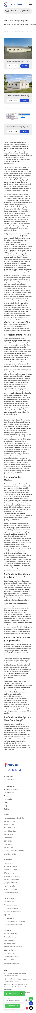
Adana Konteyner (10, 960)
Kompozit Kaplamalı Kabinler (14, 818)
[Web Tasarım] (29, 1008)
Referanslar (8, 799)
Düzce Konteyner (10, 950)
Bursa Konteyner (10, 953)
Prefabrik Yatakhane (11, 908)
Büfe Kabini (8, 841)
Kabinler (7, 783)
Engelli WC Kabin (10, 854)
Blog (5, 806)
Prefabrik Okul (9, 918)
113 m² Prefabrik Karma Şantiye (16, 95)
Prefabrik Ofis (8, 31)
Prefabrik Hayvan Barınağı (13, 924)
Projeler (7, 796)
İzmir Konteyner (9, 940)
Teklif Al (24, 66)
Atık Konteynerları (10, 889)
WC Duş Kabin (9, 847)
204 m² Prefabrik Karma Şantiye (16, 127)
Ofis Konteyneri (9, 873)
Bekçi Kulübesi (9, 834)
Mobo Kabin (8, 838)
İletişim (6, 809)
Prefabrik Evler (9, 786)
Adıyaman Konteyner (11, 956)
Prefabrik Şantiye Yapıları (12, 911)
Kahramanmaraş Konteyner (13, 947)
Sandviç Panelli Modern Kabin (14, 851)
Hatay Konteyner (10, 943)
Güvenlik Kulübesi (10, 831)
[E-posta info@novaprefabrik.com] (31, 1008)
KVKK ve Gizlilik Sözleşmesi (12, 1010)
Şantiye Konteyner (10, 883)
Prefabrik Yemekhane (21, 31)
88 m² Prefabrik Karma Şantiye (16, 61)
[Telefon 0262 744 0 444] (31, 1003)
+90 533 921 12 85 (26, 11)
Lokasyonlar (8, 930)
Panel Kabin (8, 844)
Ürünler (14, 24)
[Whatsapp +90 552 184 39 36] (31, 999)
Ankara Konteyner (10, 937)
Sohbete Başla (11, 1005)
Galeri (6, 802)
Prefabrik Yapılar (23, 24)
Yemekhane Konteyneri (12, 876)
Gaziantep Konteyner (11, 963)
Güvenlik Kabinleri (10, 828)
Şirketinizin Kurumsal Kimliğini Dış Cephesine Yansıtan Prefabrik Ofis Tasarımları (16, 987)
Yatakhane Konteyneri (11, 869)
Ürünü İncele (13, 66)
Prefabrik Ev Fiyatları (11, 789)
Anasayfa (7, 24)
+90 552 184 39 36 (11, 11)
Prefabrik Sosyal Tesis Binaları (14, 921)
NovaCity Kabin (9, 824)
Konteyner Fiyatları (10, 866)
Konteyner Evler (9, 886)
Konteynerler (8, 776)
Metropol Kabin (9, 821)
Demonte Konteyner (11, 892)
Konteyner (7, 863)
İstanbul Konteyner (10, 933)
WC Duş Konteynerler (11, 879)
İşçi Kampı (7, 915)
